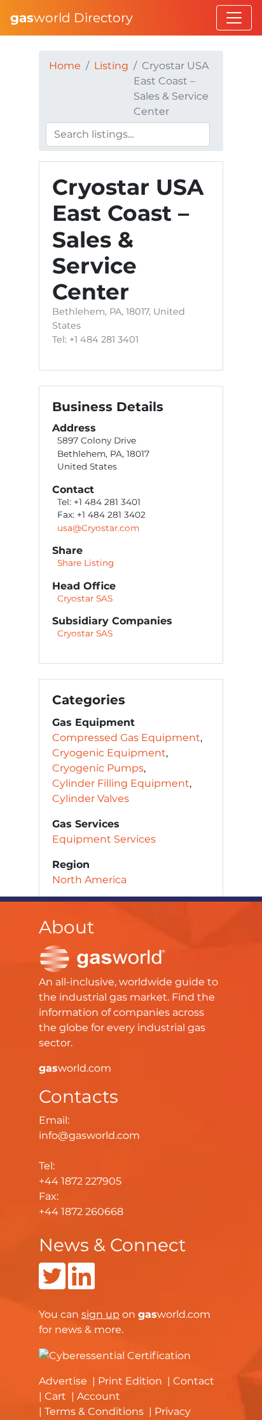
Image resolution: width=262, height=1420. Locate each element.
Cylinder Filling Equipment (121, 783)
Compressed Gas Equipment (126, 738)
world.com (75, 1068)
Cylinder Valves (90, 798)
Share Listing (85, 563)
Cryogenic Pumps (98, 768)
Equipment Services (104, 839)
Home (65, 66)
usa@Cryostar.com (98, 528)
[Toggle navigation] (234, 17)
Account (98, 1396)
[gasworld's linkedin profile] (81, 1284)
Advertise (63, 1381)
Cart (55, 1396)
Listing (111, 66)
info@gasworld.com (89, 1135)
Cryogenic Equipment (109, 753)
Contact (193, 1381)
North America (89, 880)
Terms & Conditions (94, 1411)
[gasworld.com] (102, 958)
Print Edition (130, 1381)
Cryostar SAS (85, 598)
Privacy (173, 1411)
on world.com (145, 1314)
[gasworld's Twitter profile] (52, 1284)
